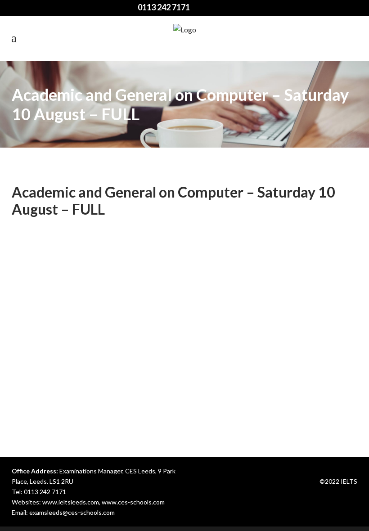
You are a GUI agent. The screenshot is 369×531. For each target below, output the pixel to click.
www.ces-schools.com (133, 502)
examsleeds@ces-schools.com (72, 512)
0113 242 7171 (45, 491)
